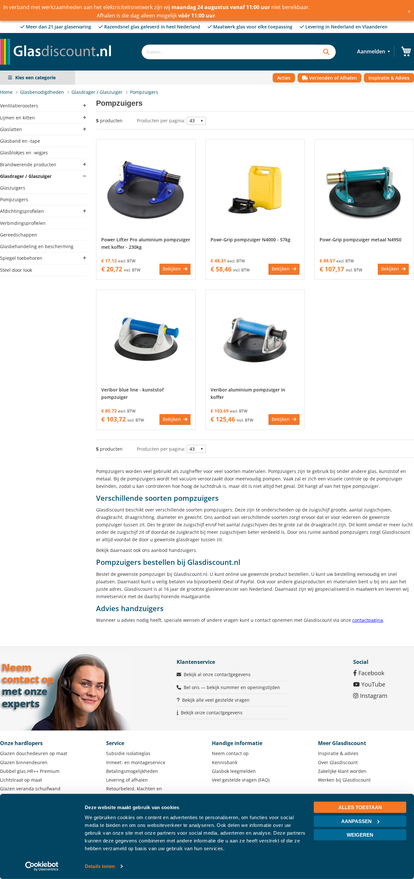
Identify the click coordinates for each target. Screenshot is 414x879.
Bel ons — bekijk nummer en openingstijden (232, 687)
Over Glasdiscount (338, 762)
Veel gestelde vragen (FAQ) (240, 780)
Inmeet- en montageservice (135, 762)
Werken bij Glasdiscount (344, 780)
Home (7, 92)
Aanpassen (356, 821)
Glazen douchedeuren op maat (33, 753)
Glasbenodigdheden (42, 92)
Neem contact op (230, 753)
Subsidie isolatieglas (128, 753)
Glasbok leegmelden (234, 771)
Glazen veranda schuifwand (30, 789)
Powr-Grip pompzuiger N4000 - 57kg (250, 239)
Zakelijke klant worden (342, 771)
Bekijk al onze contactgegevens (217, 674)
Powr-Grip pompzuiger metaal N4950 (360, 239)
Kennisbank (224, 762)
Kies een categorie (35, 77)
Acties (283, 78)
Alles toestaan (360, 807)
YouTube (372, 684)
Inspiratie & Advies (388, 78)
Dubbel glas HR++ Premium (30, 771)
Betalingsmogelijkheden (132, 771)
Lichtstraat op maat (21, 780)
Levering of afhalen (127, 780)
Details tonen (100, 866)
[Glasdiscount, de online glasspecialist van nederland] (57, 38)
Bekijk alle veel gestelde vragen (216, 700)
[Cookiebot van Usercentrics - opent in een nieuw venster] (42, 866)
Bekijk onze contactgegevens (212, 712)
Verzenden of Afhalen (332, 78)
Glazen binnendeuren (24, 762)
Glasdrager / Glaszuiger (97, 92)
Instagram (372, 695)
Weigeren (360, 835)
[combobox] (229, 52)
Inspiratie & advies (338, 753)
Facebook (370, 673)
